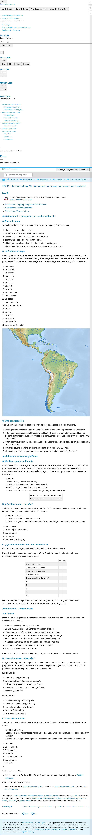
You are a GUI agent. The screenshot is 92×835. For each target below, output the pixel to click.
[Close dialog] (1, 159)
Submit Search (6, 45)
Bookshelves (27, 179)
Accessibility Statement (67, 829)
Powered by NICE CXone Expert (34, 823)
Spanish (59, 179)
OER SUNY (28, 200)
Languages (44, 179)
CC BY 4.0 (76, 796)
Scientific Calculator (11, 120)
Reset (3, 60)
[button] (8, 136)
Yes (26, 814)
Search (6, 175)
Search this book (6, 38)
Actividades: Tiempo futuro (17, 211)
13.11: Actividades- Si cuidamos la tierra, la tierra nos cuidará (36, 796)
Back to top (6, 807)
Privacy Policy (39, 829)
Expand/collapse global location (88, 179)
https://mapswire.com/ (32, 786)
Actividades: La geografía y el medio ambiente (25, 204)
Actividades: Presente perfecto (18, 208)
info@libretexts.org (27, 832)
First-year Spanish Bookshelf (80, 179)
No (35, 814)
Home (12, 179)
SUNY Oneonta (15, 200)
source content (25, 801)
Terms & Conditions (51, 829)
